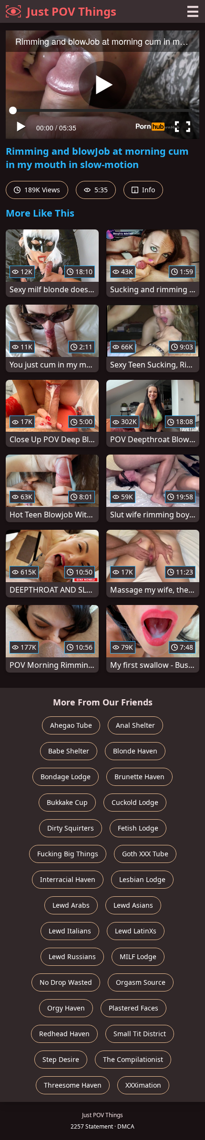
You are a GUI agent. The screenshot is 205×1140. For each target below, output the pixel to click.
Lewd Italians (70, 930)
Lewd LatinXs (135, 930)
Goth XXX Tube (145, 853)
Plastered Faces (133, 1007)
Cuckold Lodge (135, 802)
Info (147, 189)
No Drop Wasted (66, 982)
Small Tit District (139, 1033)
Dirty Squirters (70, 828)
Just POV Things (71, 11)
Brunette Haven (139, 776)
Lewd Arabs (71, 905)
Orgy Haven (66, 1007)
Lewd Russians (72, 956)
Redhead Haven (64, 1033)
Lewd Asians (133, 905)
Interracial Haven (67, 879)
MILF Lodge (138, 956)
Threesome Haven (73, 1085)
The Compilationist (133, 1059)
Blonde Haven (135, 750)
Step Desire (60, 1059)
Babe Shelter (68, 750)
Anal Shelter (135, 725)
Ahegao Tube (71, 725)
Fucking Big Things (67, 853)
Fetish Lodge (138, 828)
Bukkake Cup (67, 802)
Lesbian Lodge (142, 879)
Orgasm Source (140, 982)
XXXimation (143, 1085)
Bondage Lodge (66, 776)
